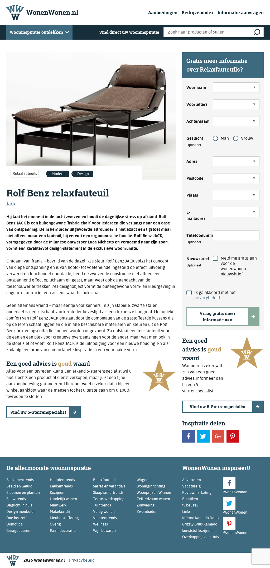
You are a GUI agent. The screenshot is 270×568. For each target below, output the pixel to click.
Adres (191, 161)
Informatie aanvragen (241, 12)
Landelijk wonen (63, 499)
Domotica (14, 524)
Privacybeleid (82, 560)
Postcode (195, 178)
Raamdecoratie (63, 530)
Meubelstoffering (64, 518)
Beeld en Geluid (19, 486)
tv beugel (190, 505)
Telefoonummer (196, 238)
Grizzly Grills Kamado (199, 524)
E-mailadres (195, 215)
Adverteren (191, 480)
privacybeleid (207, 297)
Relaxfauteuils (25, 173)
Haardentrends (62, 480)
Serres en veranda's (109, 486)
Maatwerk (58, 505)
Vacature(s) (191, 486)
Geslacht (194, 141)
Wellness (100, 524)
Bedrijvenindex (198, 12)
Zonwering (146, 505)
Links (186, 511)
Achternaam (196, 121)
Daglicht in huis (19, 505)
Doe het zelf (16, 518)
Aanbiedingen (162, 12)
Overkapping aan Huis (200, 537)
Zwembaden (147, 511)
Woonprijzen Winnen (154, 492)
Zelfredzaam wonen (153, 499)
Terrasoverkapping (108, 499)
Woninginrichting (151, 486)
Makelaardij (60, 511)
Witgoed (144, 480)
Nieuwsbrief (196, 261)
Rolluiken (190, 499)
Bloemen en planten (23, 492)
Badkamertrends (20, 480)
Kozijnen (57, 492)
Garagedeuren (18, 530)
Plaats (192, 195)
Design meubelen (21, 511)
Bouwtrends (16, 499)
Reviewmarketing (196, 492)
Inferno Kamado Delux (200, 518)
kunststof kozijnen (197, 530)
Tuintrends (102, 505)
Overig (55, 524)
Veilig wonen (104, 511)
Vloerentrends (105, 518)
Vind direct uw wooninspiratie (129, 32)
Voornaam (196, 87)
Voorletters (196, 104)
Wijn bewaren (104, 530)
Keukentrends (61, 486)
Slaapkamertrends (108, 492)
